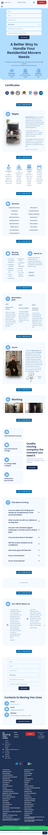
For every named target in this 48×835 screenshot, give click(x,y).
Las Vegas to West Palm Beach (32, 788)
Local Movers (14, 211)
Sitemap (16, 737)
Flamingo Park (6, 779)
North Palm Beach (7, 795)
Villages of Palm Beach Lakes (9, 815)
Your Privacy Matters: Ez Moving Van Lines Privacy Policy (33, 820)
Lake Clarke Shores (7, 786)
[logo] (6, 2)
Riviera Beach (5, 806)
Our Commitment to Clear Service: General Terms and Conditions (11, 819)
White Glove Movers (14, 217)
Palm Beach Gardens (29, 800)
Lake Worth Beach (29, 786)
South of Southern (29, 809)
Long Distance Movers (14, 207)
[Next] (44, 408)
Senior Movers (33, 217)
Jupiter (26, 784)
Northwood (27, 795)
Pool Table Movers (14, 230)
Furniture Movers (33, 230)
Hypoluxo (26, 782)
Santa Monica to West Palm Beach (11, 808)
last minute (35, 141)
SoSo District (5, 809)
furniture (36, 132)
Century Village (28, 773)
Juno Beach (5, 784)
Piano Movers (33, 227)
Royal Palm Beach (28, 806)
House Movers (33, 220)
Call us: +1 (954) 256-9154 (24, 104)
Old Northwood (6, 799)
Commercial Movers (14, 233)
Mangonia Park (28, 791)
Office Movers (33, 207)
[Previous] (3, 408)
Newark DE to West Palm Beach (10, 793)
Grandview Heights (7, 780)
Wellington (27, 815)
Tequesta (4, 813)
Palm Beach (5, 800)
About (15, 732)
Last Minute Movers (34, 211)
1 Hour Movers (14, 214)
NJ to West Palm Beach (30, 793)
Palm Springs (5, 802)
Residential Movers (14, 220)
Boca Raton (27, 771)
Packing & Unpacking (33, 214)
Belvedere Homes (6, 771)
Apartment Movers (14, 223)
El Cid (25, 777)
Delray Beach (27, 775)
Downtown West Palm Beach (9, 777)
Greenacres (27, 780)
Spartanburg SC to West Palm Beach (11, 811)
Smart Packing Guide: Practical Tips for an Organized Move (34, 817)
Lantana (4, 788)
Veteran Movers (34, 223)
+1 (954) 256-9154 (21, 2)
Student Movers (14, 227)
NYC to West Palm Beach (8, 797)
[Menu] (34, 2)
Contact (16, 734)
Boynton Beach (6, 773)
